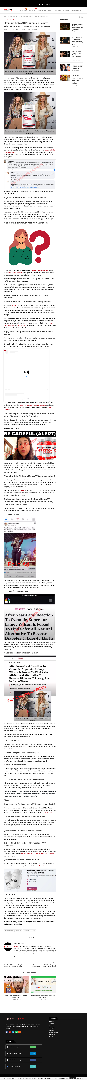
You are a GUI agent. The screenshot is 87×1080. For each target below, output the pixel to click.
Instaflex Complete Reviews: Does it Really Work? (77, 66)
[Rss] (19, 1032)
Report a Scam (23, 9)
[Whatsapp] (44, 4)
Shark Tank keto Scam (40, 270)
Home (16, 10)
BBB (22, 490)
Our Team (31, 1)
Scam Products (33, 9)
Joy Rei (32, 405)
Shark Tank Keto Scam (29, 930)
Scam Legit (17, 946)
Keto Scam (18, 930)
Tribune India (22, 325)
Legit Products (42, 10)
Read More (80, 1078)
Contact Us (24, 1)
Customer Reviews (76, 10)
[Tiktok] (49, 4)
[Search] (79, 17)
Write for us (52, 1034)
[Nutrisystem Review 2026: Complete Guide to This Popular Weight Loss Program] (65, 78)
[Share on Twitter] (29, 937)
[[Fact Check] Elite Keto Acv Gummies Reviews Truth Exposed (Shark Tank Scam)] (16, 984)
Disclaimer (48, 1)
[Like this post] (26, 937)
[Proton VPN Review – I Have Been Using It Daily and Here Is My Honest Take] (65, 40)
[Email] (42, 4)
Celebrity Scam (9, 930)
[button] (5, 989)
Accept (72, 1078)
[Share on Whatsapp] (31, 937)
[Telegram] (47, 4)
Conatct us (51, 1025)
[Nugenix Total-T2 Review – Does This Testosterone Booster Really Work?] (65, 54)
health (50, 10)
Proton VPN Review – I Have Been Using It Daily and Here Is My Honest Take (77, 41)
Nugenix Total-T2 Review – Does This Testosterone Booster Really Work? (77, 55)
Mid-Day (11, 325)
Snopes (14, 305)
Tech (55, 10)
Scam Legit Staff (13, 29)
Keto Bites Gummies (15, 273)
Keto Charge (48, 812)
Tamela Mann (41, 405)
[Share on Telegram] (33, 937)
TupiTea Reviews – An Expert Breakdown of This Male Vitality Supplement (77, 28)
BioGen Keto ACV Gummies (30, 854)
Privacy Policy (40, 1)
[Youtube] (39, 4)
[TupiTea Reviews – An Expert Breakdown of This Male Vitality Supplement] (65, 26)
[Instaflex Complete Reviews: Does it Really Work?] (65, 67)
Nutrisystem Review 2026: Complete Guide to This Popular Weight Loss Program (77, 79)
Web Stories (66, 10)
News (59, 10)
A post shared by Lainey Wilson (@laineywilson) (26, 399)
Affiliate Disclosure (58, 1)
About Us (17, 1)
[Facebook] (37, 4)
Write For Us (69, 1)
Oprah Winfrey (24, 405)
